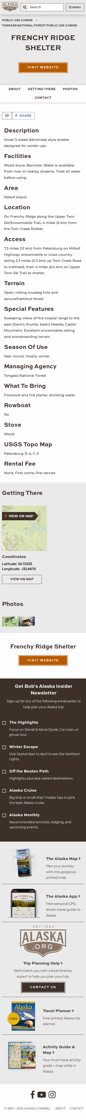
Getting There (42, 89)
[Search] (25, 7)
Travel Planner (57, 1011)
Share (25, 116)
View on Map (22, 579)
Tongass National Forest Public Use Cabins (39, 25)
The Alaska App (62, 897)
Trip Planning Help (42, 964)
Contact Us (43, 987)
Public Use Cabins (17, 20)
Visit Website (43, 67)
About (14, 89)
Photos (70, 89)
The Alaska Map (62, 859)
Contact (43, 98)
